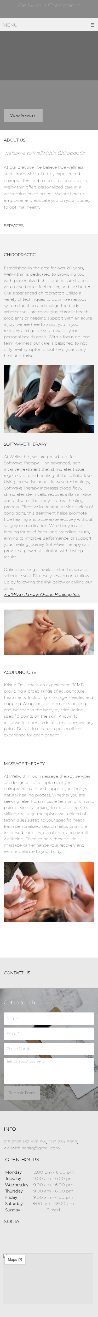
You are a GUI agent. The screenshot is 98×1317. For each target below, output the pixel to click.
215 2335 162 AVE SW (25, 1141)
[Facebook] (9, 1237)
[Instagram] (19, 1237)
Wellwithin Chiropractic (49, 5)
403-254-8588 (62, 1141)
